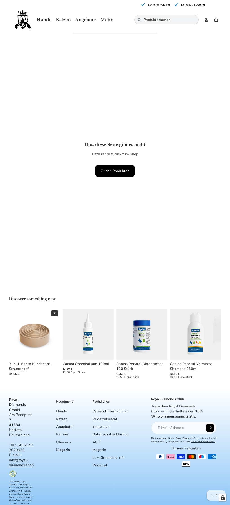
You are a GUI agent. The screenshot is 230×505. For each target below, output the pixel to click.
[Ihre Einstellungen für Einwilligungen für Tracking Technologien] (222, 497)
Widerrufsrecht (104, 419)
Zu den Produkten (115, 170)
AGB (96, 442)
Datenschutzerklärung (110, 434)
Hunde (61, 411)
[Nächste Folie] (55, 334)
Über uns (63, 442)
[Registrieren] (210, 428)
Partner (62, 434)
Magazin (63, 449)
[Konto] (206, 20)
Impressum (101, 426)
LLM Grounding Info (108, 457)
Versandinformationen (110, 411)
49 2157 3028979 (21, 448)
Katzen (61, 419)
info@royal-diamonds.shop (21, 463)
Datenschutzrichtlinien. (203, 441)
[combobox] (169, 19)
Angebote (64, 426)
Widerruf (99, 465)
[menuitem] (106, 20)
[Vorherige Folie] (14, 334)
